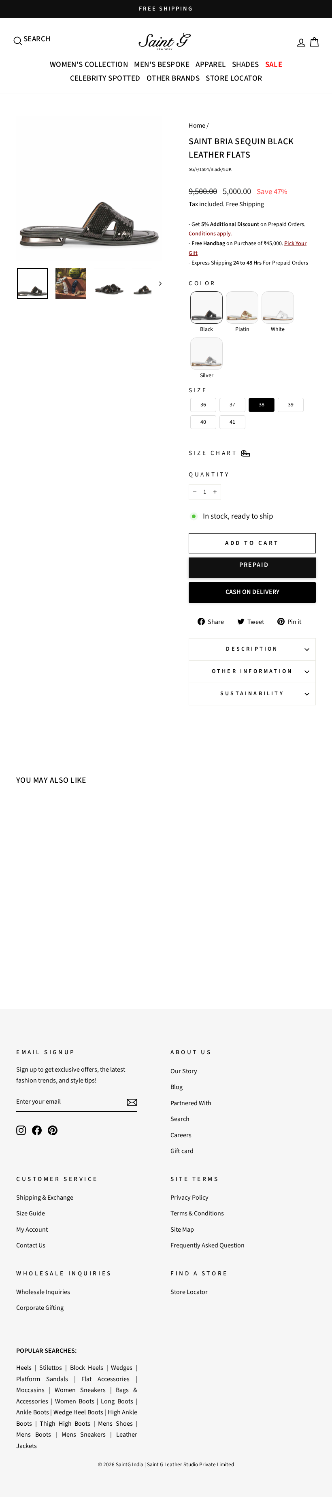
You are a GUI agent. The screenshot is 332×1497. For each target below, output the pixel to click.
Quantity (209, 474)
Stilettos (50, 1367)
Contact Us (30, 1245)
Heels (24, 1367)
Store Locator (234, 78)
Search (179, 1118)
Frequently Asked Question (207, 1245)
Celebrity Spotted (105, 78)
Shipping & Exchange (44, 1197)
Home (197, 125)
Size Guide (30, 1213)
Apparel (211, 64)
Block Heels (87, 1367)
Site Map (182, 1229)
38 (50, 880)
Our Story (183, 1071)
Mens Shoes (115, 1423)
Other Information (252, 671)
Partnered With (190, 1103)
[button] (206, 307)
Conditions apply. (210, 234)
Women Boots (74, 1401)
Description (252, 649)
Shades (245, 64)
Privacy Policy (189, 1197)
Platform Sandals (42, 1379)
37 (38, 880)
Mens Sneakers (84, 1434)
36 (27, 880)
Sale (274, 64)
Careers (181, 1135)
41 (50, 890)
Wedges (121, 1367)
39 (62, 880)
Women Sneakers (80, 1389)
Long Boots (117, 1401)
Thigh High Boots (65, 1423)
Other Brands (173, 78)
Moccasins (30, 1389)
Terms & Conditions (197, 1213)
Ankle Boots (32, 1412)
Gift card (182, 1150)
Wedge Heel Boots (78, 1412)
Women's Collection (89, 64)
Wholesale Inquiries (43, 1291)
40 (73, 880)
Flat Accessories (105, 1379)
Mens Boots (33, 1434)
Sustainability (252, 694)
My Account (32, 1229)
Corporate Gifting (40, 1307)
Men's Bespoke (161, 64)
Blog (176, 1086)
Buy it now (252, 567)
